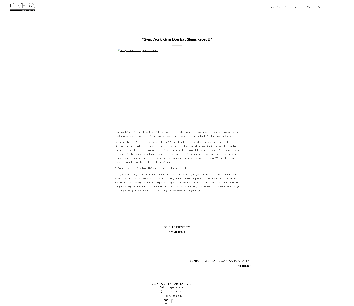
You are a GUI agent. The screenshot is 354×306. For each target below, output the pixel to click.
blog (135, 150)
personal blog (165, 182)
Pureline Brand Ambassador (166, 186)
